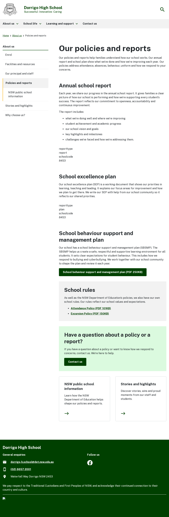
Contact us (75, 361)
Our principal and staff (19, 73)
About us (17, 35)
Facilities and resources (20, 64)
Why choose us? (15, 115)
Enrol (8, 54)
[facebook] (90, 464)
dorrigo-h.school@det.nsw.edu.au (32, 462)
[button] (10, 23)
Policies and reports (19, 83)
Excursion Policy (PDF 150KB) (90, 313)
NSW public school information (79, 386)
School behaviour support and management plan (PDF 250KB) (103, 272)
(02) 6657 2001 (21, 469)
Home (6, 35)
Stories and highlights (138, 384)
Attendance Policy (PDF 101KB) (91, 308)
